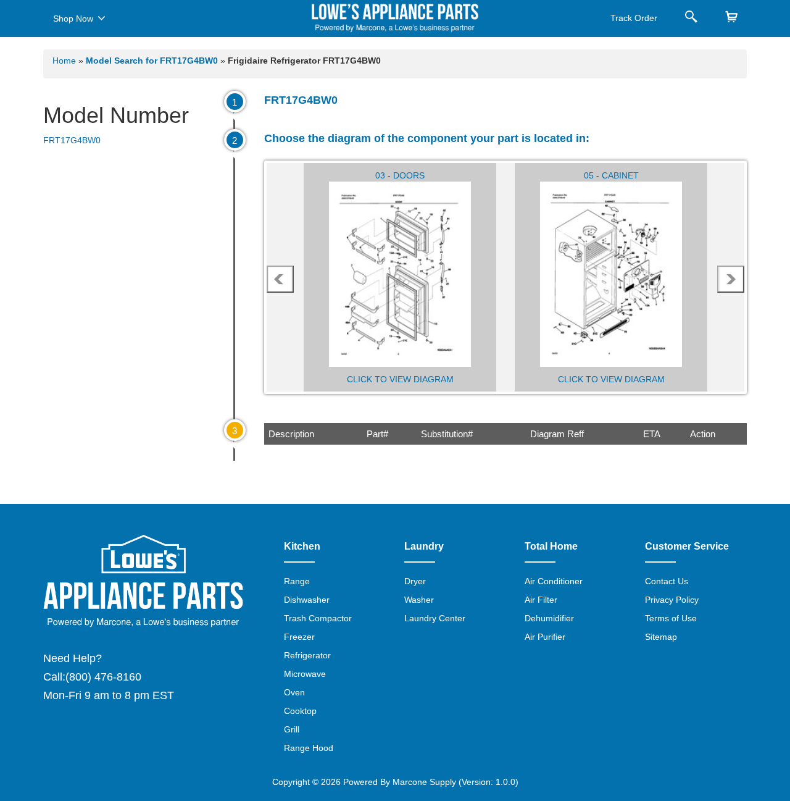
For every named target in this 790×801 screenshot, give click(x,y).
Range (297, 581)
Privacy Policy (672, 600)
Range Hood (308, 748)
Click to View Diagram (400, 379)
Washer (419, 600)
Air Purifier (545, 637)
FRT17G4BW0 (72, 140)
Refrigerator (307, 655)
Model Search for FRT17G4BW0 (153, 60)
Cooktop (300, 711)
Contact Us (666, 581)
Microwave (305, 674)
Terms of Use (671, 618)
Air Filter (541, 600)
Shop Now (73, 18)
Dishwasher (307, 600)
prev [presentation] (280, 279)
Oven (294, 692)
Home (64, 60)
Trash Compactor (318, 618)
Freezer (299, 637)
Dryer (415, 581)
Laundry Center (434, 618)
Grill (291, 729)
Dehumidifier (549, 618)
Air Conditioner (554, 581)
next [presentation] (731, 279)
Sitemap (661, 637)
